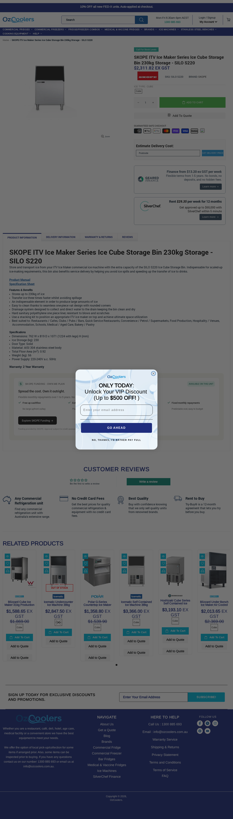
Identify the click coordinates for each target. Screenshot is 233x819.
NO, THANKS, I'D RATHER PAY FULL (116, 440)
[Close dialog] (153, 373)
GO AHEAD (116, 427)
